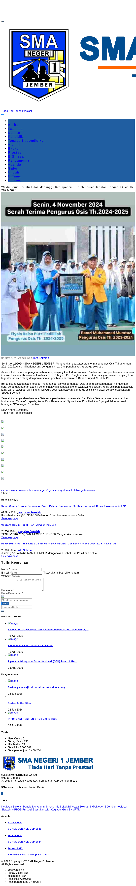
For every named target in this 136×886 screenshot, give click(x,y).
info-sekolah (26, 490)
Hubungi (15, 180)
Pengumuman (20, 160)
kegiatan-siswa (87, 490)
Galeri (13, 168)
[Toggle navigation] (2, 21)
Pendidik (15, 136)
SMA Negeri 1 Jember (103, 806)
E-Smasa (16, 156)
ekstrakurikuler (10, 490)
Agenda (14, 164)
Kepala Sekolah (80, 806)
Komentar (7, 590)
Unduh (13, 172)
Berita (13, 125)
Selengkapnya (9, 518)
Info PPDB (15, 809)
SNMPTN (74, 809)
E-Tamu (14, 176)
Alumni (14, 144)
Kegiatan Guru (60, 809)
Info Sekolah (62, 806)
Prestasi (15, 152)
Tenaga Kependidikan (27, 140)
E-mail (6, 572)
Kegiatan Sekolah (12, 806)
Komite (14, 133)
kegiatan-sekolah (68, 490)
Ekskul (14, 148)
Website (6, 576)
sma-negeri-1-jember (45, 490)
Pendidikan (30, 806)
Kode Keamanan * (12, 593)
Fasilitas (15, 129)
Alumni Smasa (46, 806)
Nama (5, 569)
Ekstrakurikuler (42, 809)
